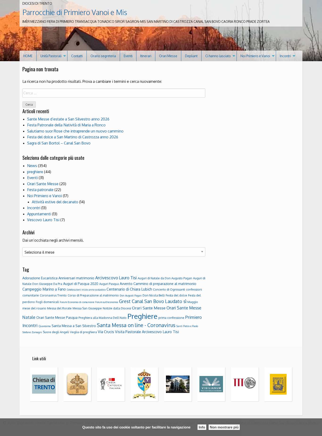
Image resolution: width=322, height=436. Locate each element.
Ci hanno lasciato (218, 56)
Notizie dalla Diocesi (117, 308)
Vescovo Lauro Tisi (43, 219)
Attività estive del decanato (55, 202)
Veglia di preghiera (83, 332)
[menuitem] (28, 56)
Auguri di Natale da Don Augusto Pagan (165, 278)
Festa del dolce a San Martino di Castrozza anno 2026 (72, 137)
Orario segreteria (103, 56)
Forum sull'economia (106, 302)
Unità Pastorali (51, 56)
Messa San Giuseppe (87, 308)
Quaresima (44, 326)
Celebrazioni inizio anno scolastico (86, 289)
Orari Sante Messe (42, 183)
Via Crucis (106, 331)
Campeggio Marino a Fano (44, 289)
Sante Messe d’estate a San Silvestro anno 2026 (68, 119)
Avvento (126, 283)
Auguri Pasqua (109, 284)
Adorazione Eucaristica (40, 278)
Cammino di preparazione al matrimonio (164, 283)
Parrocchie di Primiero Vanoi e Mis (74, 12)
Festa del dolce (176, 295)
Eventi (128, 56)
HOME (28, 56)
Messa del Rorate (59, 308)
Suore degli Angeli (56, 332)
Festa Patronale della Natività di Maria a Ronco (66, 125)
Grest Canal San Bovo (141, 301)
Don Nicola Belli (154, 295)
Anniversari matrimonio (76, 278)
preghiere (35, 171)
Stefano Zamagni (32, 332)
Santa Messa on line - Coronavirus (136, 325)
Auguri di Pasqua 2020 (80, 283)
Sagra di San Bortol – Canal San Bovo (59, 143)
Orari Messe (168, 56)
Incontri (285, 56)
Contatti (77, 56)
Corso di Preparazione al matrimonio (93, 295)
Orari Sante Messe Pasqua (57, 317)
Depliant (191, 56)
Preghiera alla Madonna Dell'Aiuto (102, 318)
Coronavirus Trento (53, 295)
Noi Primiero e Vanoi (255, 56)
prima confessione (171, 318)
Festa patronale (40, 189)
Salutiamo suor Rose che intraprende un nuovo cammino (75, 131)
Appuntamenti (39, 214)
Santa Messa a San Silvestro (74, 326)
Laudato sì (175, 301)
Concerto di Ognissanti (169, 289)
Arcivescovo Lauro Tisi (116, 277)
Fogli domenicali (47, 302)
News (32, 165)
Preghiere (142, 316)
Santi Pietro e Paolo (187, 326)
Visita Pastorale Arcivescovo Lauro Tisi (147, 331)
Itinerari (145, 56)
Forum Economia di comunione (77, 302)
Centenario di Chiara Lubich (129, 289)
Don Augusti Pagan (131, 295)
